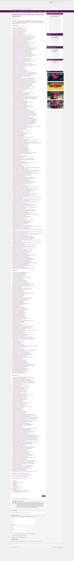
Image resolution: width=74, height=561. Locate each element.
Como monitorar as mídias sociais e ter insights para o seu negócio (23, 238)
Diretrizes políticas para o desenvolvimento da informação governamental (24, 214)
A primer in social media (16, 279)
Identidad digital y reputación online (18, 455)
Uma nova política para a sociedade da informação (20, 204)
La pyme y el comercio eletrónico (18, 458)
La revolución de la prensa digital (18, 451)
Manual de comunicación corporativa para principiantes (21, 460)
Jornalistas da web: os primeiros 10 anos (19, 76)
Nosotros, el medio (15, 396)
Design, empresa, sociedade (17, 176)
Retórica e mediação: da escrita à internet (19, 98)
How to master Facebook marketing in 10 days (20, 363)
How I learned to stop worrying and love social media (20, 353)
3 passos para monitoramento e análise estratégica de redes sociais (23, 265)
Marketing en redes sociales (17, 412)
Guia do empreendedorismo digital (18, 267)
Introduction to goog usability (17, 317)
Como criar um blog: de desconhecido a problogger (20, 117)
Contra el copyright (16, 441)
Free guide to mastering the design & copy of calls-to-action (21, 364)
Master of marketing (16, 313)
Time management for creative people (18, 303)
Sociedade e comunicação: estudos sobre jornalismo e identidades (23, 64)
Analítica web (15, 452)
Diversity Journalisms (16, 360)
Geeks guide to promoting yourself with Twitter (19, 277)
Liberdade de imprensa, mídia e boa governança (20, 212)
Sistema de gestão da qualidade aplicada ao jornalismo (21, 124)
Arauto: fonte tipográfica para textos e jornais (19, 165)
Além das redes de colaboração (17, 119)
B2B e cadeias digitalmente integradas (18, 482)
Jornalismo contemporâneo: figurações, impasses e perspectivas (22, 182)
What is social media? (16, 315)
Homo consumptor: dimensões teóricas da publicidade (21, 54)
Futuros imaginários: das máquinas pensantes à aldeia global (22, 118)
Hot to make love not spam (17, 372)
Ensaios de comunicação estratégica (18, 150)
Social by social (15, 358)
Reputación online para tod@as (17, 470)
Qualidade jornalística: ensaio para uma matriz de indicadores (22, 123)
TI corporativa (15, 481)
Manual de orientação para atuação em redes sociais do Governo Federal (24, 234)
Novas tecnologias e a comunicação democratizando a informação (23, 207)
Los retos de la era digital (16, 425)
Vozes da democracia (16, 202)
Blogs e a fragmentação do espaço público (19, 63)
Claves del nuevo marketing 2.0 (17, 398)
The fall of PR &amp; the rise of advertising (19, 328)
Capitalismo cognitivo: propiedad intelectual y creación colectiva (22, 418)
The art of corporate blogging (17, 295)
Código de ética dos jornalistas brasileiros (19, 163)
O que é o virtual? (15, 28)
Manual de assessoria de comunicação (18, 104)
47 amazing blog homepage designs (18, 371)
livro (21, 498)
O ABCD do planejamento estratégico (18, 134)
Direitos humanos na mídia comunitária (18, 102)
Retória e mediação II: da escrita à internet (19, 55)
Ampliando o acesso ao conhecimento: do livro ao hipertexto (22, 219)
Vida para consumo (16, 136)
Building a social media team (17, 322)
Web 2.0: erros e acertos (16, 30)
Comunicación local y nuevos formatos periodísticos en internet (22, 406)
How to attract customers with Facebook (19, 362)
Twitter (61, 11)
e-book (19, 498)
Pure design (15, 305)
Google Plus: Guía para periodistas (18, 446)
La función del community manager (18, 449)
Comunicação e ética (16, 62)
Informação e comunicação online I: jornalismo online (21, 73)
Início (12, 11)
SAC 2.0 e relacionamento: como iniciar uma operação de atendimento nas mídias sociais (26, 231)
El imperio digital (15, 427)
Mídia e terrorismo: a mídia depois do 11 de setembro (21, 209)
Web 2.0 (14, 392)
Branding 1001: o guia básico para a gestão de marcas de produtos (23, 126)
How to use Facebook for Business (18, 369)
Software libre (15, 409)
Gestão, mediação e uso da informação (18, 180)
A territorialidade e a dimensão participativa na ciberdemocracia (22, 187)
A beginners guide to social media (18, 308)
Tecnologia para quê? (16, 200)
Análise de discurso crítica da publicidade (19, 149)
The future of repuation (16, 310)
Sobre (15, 11)
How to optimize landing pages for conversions (20, 370)
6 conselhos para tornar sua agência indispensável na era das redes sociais (24, 262)
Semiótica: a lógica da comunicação (18, 71)
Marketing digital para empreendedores (19, 255)
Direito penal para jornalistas (17, 253)
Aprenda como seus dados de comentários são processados (33, 541)
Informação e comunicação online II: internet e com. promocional (22, 74)
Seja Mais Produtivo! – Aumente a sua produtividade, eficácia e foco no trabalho (24, 226)
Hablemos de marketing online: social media (19, 416)
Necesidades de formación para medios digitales (20, 394)
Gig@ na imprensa (32, 11)
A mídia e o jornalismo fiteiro (17, 220)
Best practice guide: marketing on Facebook (19, 352)
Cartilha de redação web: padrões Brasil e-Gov (20, 85)
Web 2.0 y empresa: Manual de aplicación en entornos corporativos (23, 428)
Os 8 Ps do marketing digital (17, 185)
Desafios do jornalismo (16, 157)
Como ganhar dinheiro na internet (18, 223)
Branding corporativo (16, 403)
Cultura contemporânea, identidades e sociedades (20, 181)
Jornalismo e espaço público (17, 70)
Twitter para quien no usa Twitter (17, 413)
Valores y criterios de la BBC (17, 401)
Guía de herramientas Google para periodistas (20, 442)
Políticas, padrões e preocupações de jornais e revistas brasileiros (22, 121)
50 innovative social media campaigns (18, 309)
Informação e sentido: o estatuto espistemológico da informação (22, 72)
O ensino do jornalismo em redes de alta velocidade (20, 97)
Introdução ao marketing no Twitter (18, 263)
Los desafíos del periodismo (17, 404)
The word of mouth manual (17, 282)
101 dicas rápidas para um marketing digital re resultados (21, 254)
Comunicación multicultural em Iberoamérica (19, 377)
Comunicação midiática (16, 156)
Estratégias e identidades (16, 158)
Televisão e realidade (16, 33)
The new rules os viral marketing (17, 272)
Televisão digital (15, 179)
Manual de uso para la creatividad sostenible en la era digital (22, 462)
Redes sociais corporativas (17, 264)
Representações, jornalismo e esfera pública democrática (21, 178)
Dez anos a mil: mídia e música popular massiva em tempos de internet (23, 171)
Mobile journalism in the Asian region (18, 332)
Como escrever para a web (17, 27)
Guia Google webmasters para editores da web (20, 188)
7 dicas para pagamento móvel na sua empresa (20, 261)
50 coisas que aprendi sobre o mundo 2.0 (19, 183)
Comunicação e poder (16, 66)
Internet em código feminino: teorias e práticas (29, 22)
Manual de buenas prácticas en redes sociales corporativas (21, 466)
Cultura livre (15, 130)
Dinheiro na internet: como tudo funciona (19, 116)
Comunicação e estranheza (17, 57)
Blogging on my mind (16, 325)
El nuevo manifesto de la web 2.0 (18, 414)
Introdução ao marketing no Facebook (18, 228)
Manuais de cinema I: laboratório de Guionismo (20, 50)
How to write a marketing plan (17, 314)
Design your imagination (16, 302)
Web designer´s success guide (17, 300)
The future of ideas (15, 307)
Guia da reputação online (16, 132)
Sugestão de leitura (25, 498)
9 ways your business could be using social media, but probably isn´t (23, 349)
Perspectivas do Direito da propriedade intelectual (20, 81)
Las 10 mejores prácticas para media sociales (19, 467)
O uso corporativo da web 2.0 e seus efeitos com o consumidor (22, 78)
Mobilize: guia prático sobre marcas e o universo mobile (21, 48)
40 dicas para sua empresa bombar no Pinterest (20, 258)
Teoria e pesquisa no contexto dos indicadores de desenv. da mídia (23, 122)
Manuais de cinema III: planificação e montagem (20, 52)
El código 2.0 (15, 426)
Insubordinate (15, 347)
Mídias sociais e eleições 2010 (17, 153)
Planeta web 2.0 (15, 411)
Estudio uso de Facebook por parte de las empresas (20, 461)
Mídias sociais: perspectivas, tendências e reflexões (20, 49)
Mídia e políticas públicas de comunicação (19, 211)
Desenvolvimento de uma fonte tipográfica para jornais (21, 80)
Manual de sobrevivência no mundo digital (19, 105)
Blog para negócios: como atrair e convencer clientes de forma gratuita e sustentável (25, 233)
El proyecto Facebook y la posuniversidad (19, 421)
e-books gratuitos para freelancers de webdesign (20, 476)
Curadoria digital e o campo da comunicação (19, 225)
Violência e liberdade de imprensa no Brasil (19, 203)
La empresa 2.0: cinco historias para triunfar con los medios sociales (23, 417)
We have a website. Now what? (17, 318)
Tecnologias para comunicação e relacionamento (20, 490)
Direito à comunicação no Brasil (17, 215)
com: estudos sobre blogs (16, 47)
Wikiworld (14, 359)
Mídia (15, 20)
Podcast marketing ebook (16, 273)
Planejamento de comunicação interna (18, 256)
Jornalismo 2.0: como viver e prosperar (18, 29)
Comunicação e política (16, 67)
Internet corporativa (16, 485)
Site (11, 531)
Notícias (45, 11)
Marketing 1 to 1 (15, 128)
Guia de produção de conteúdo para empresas (20, 227)
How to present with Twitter (17, 350)
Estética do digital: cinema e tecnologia (18, 60)
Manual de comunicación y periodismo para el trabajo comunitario (22, 443)
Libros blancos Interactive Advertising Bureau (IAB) (21, 473)
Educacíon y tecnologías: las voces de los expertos (20, 465)
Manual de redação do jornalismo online (19, 83)
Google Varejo (15, 224)
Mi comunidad (15, 445)
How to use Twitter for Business (17, 367)
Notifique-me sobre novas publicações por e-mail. (19, 537)
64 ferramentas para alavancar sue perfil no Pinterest (21, 257)
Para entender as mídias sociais (17, 151)
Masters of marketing (16, 275)
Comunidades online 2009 (17, 390)
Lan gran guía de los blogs (17, 399)
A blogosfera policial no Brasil (17, 101)
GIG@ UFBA (17, 5)
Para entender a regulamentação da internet (19, 252)
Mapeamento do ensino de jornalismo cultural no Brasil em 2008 (22, 114)
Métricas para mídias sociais (17, 186)
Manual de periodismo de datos (17, 471)
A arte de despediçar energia (17, 100)
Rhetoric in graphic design (17, 356)
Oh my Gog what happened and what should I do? (20, 334)
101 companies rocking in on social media (19, 373)
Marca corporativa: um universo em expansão (19, 127)
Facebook (62, 11)
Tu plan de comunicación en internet (18, 450)
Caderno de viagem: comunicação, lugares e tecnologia (21, 79)
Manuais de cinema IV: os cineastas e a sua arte (20, 53)
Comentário (12, 524)
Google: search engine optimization (18, 312)
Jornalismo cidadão (16, 213)
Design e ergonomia (16, 108)
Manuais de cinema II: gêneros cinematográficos (20, 51)
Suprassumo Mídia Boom (16, 135)
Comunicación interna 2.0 (17, 459)
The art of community (16, 296)
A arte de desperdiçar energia (17, 168)
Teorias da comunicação (16, 65)
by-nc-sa (19, 547)
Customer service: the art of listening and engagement (21, 298)
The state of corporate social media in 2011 (19, 354)
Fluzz (14, 160)
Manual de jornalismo (16, 68)
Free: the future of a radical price (17, 346)
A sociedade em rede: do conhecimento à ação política (21, 167)
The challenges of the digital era (17, 320)
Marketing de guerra (16, 184)
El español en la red (16, 422)
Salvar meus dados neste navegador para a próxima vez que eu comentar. (23, 533)
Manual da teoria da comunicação (18, 59)
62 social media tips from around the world (19, 366)
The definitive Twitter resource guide (18, 327)
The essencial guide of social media (18, 281)
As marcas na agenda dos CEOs (18, 131)
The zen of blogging (16, 278)
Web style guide (15, 304)
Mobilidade (14, 484)
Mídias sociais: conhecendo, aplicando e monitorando (21, 236)
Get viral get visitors (16, 276)
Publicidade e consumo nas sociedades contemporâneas (21, 162)
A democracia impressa (16, 107)
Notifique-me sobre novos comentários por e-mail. (19, 535)
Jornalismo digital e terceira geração (18, 61)
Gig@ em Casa (39, 11)
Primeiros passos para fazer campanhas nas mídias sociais (21, 239)
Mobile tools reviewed (16, 331)
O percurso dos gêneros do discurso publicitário (20, 111)
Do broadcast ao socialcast (17, 103)
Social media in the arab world (17, 355)
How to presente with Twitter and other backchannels (20, 326)
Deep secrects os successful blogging (18, 321)
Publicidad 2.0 (15, 408)
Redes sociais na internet (16, 32)
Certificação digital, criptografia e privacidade (19, 216)
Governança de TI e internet (17, 487)
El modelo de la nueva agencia (17, 391)
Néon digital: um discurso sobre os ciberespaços (20, 58)
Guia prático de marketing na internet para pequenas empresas (22, 120)
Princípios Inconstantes (16, 113)
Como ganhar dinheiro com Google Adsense (19, 172)
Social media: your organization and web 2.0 (19, 330)
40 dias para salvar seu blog (17, 155)
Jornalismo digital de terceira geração (18, 169)
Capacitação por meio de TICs (17, 217)
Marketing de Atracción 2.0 (17, 469)
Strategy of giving (15, 306)
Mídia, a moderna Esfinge (16, 208)
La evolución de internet (16, 419)
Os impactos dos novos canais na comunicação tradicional (21, 491)
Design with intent (15, 357)
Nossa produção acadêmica (22, 11)
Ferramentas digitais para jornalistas (18, 46)
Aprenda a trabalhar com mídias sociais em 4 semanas (21, 259)
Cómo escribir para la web (17, 397)
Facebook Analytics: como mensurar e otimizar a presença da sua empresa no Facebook (26, 229)
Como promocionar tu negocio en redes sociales (20, 448)
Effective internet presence (17, 316)
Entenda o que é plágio (16, 164)
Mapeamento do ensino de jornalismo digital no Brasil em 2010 (22, 115)
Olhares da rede (15, 106)
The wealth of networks (16, 311)
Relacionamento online (16, 488)
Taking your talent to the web (17, 299)
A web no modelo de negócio (17, 492)
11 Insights (14, 154)
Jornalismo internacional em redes (18, 84)
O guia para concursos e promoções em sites (19, 260)
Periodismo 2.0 (15, 400)
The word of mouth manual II (17, 329)
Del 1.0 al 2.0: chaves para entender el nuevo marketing (21, 415)
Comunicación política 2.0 (17, 454)
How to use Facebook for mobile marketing (19, 368)
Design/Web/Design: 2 (16, 99)
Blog (13, 218)
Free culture (14, 319)
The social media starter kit (17, 348)
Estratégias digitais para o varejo (18, 266)
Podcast (14, 206)
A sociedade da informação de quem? (18, 222)
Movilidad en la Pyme (16, 410)
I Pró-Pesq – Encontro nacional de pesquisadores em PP (21, 133)
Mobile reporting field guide (17, 361)
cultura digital (16, 498)
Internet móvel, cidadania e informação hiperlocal (20, 159)
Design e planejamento (16, 109)
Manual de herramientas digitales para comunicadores (21, 424)
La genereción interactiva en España (18, 423)
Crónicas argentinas (16, 395)
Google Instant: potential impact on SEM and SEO (20, 351)
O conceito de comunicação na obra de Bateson (20, 56)
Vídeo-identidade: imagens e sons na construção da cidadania (22, 201)
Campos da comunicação (16, 75)
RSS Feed (59, 11)
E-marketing (15, 489)
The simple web (15, 323)
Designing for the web (16, 301)
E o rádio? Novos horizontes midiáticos (18, 82)
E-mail (12, 529)
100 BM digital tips (15, 405)
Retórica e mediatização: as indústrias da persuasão (20, 170)
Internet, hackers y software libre (17, 444)
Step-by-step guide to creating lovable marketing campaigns (22, 365)
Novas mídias (15, 486)
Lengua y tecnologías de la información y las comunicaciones (22, 420)
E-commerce (15, 483)
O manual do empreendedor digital (18, 232)
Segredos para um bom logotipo (17, 235)
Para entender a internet (16, 31)
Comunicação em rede (16, 166)
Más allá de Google (16, 393)
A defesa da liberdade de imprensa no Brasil (19, 221)
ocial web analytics (16, 274)
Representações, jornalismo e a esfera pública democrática (21, 112)
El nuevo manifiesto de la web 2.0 (18, 457)
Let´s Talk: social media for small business (19, 297)
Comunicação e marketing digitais (18, 152)
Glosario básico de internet (17, 402)
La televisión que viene (16, 453)
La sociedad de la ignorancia (17, 447)
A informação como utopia (17, 69)
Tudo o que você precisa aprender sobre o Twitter (20, 129)
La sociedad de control (16, 407)
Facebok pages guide (16, 333)
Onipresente (15, 77)
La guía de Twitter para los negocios (18, 456)
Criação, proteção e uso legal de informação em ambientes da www (23, 173)
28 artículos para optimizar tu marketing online (20, 463)
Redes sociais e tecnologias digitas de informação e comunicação (22, 205)
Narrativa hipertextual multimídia (17, 161)
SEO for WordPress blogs (16, 280)
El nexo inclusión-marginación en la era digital (20, 468)
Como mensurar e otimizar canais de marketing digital (21, 237)
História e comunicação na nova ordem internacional (20, 110)
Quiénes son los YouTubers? (17, 389)
